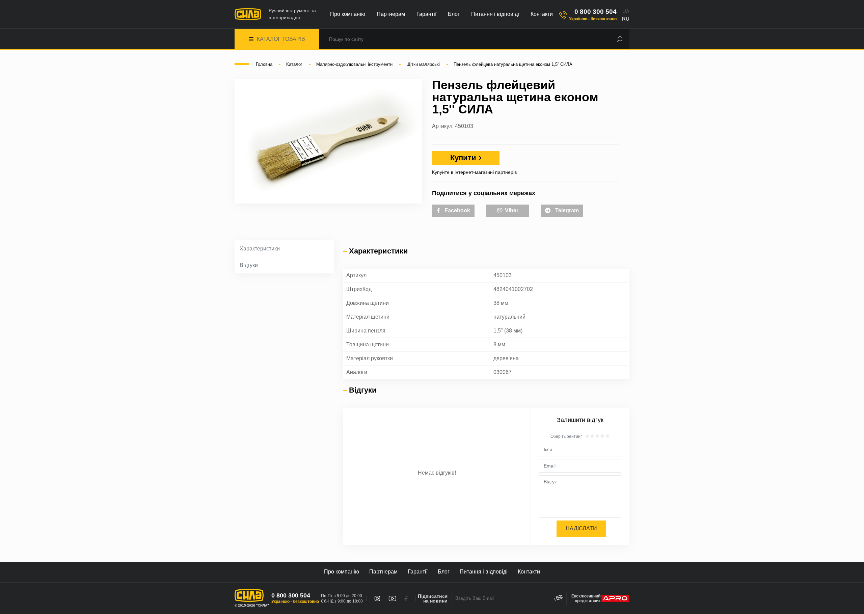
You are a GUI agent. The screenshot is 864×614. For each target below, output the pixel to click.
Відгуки (249, 265)
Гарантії (426, 14)
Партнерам (391, 14)
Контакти (542, 14)
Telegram (566, 210)
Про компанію (347, 14)
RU (625, 19)
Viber (511, 210)
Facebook (456, 210)
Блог (454, 14)
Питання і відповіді (495, 14)
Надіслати (581, 528)
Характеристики (260, 248)
